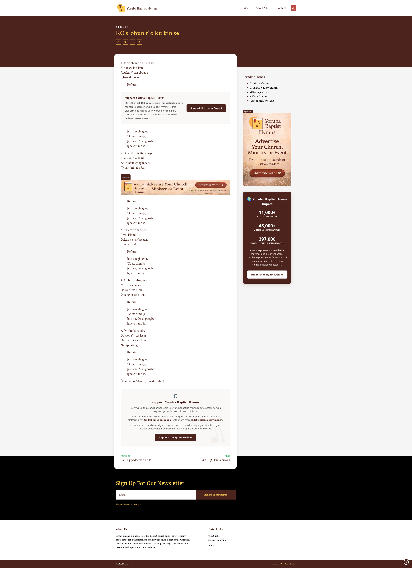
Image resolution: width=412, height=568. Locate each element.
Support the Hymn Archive (175, 437)
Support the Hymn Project (206, 108)
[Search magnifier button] (293, 8)
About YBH (262, 8)
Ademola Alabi (290, 564)
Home (245, 8)
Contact (281, 8)
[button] (118, 42)
